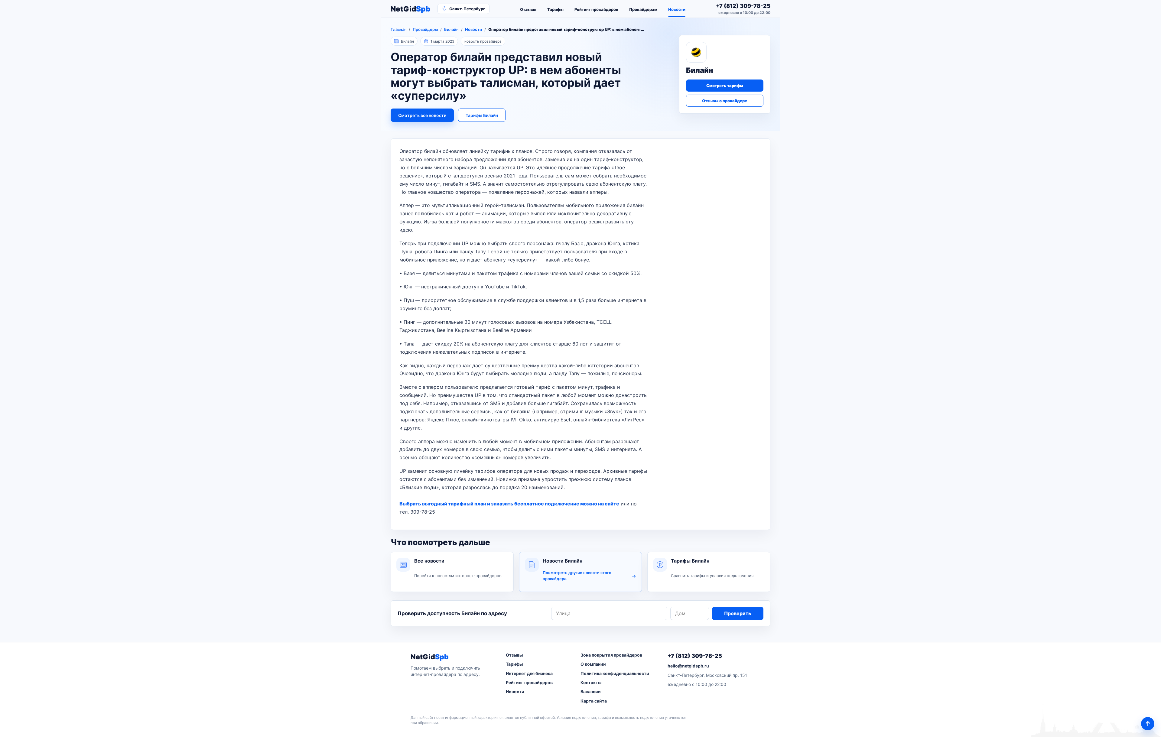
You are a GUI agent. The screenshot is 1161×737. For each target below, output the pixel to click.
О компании (593, 664)
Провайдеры (425, 29)
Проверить (737, 613)
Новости (676, 9)
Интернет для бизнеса (529, 673)
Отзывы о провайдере (724, 100)
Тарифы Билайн (482, 115)
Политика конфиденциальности (614, 673)
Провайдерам (643, 9)
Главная (398, 29)
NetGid (410, 9)
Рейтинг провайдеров (596, 9)
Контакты (590, 682)
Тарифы (555, 9)
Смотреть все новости (422, 115)
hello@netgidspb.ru (688, 665)
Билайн (451, 29)
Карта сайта (593, 700)
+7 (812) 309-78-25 (695, 656)
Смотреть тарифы (724, 85)
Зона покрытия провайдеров (611, 654)
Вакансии (590, 691)
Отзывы (528, 9)
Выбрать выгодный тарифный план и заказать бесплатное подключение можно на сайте (509, 504)
